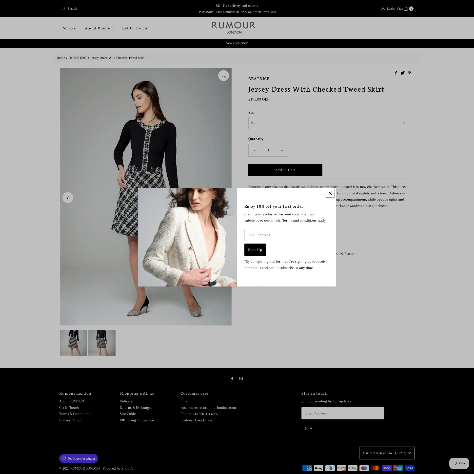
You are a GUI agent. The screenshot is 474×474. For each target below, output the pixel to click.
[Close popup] (330, 193)
